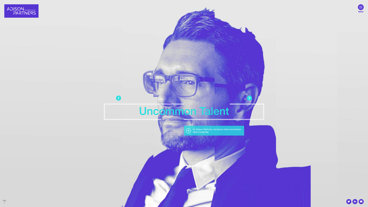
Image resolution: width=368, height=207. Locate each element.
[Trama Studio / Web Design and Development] (4, 202)
